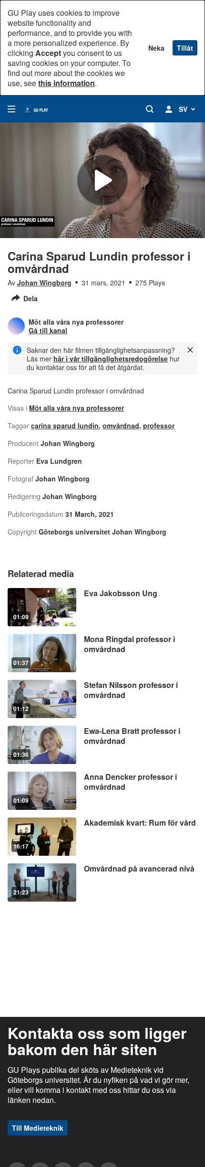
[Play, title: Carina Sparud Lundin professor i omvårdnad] (102, 180)
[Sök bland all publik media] (149, 109)
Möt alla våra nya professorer (76, 408)
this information (66, 82)
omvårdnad (120, 425)
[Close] (190, 350)
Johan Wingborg (44, 282)
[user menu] (168, 109)
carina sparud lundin (65, 425)
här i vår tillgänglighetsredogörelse (110, 358)
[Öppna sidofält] (11, 109)
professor (158, 425)
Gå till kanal (48, 330)
